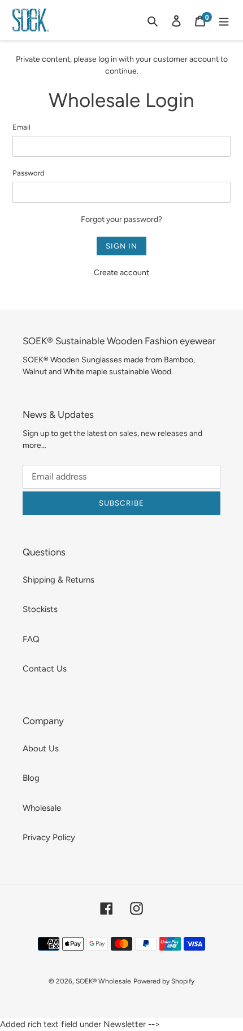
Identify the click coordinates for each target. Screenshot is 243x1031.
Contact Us (45, 669)
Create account (121, 272)
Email (21, 127)
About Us (41, 748)
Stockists (40, 609)
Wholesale (42, 808)
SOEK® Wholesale (103, 981)
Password (28, 173)
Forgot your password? (121, 219)
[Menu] (224, 20)
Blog (31, 778)
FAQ (31, 639)
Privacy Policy (49, 837)
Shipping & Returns (58, 580)
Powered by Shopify (163, 981)
